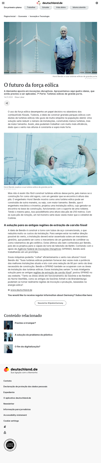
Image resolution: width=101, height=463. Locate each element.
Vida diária (61, 7)
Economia (22, 16)
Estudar (45, 7)
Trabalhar (31, 7)
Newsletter (8, 403)
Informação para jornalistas (17, 409)
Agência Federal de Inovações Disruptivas (39, 249)
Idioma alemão (79, 7)
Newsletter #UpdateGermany (50, 303)
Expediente (9, 392)
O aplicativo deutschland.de (17, 398)
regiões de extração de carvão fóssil (52, 272)
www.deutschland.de (21, 290)
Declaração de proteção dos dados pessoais (25, 386)
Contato (7, 381)
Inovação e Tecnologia (39, 16)
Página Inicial (10, 16)
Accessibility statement (15, 415)
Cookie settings (11, 421)
